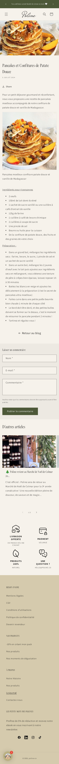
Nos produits (13, 651)
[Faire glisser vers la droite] (36, 512)
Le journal (11, 692)
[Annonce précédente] (5, 4)
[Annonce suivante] (53, 4)
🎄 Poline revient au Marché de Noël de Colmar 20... (29, 474)
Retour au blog (31, 333)
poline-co (33, 758)
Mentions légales (15, 595)
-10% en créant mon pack (19, 644)
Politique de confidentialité (20, 617)
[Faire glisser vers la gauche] (22, 512)
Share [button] (9, 86)
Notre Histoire (13, 678)
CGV (8, 602)
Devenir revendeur (15, 624)
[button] (6, 14)
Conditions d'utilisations (18, 610)
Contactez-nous (14, 700)
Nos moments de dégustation (21, 658)
